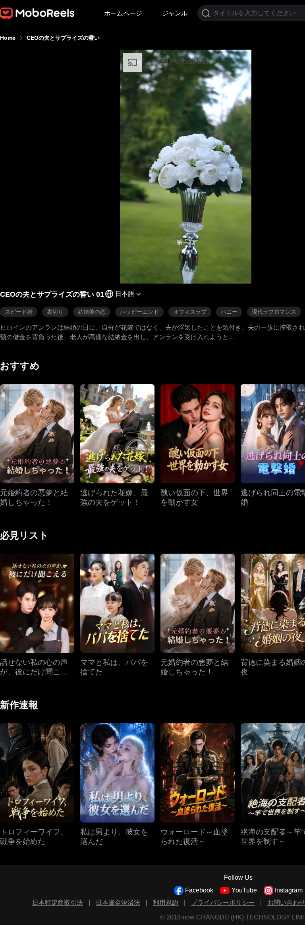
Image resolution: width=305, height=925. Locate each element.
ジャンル (174, 13)
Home (7, 38)
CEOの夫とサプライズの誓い (63, 38)
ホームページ (123, 13)
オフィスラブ (190, 312)
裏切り (55, 312)
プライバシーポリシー (223, 902)
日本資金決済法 (118, 902)
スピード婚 (19, 312)
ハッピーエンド (139, 312)
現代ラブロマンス (274, 312)
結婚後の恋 (92, 312)
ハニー (229, 312)
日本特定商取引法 (57, 902)
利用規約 (165, 902)
